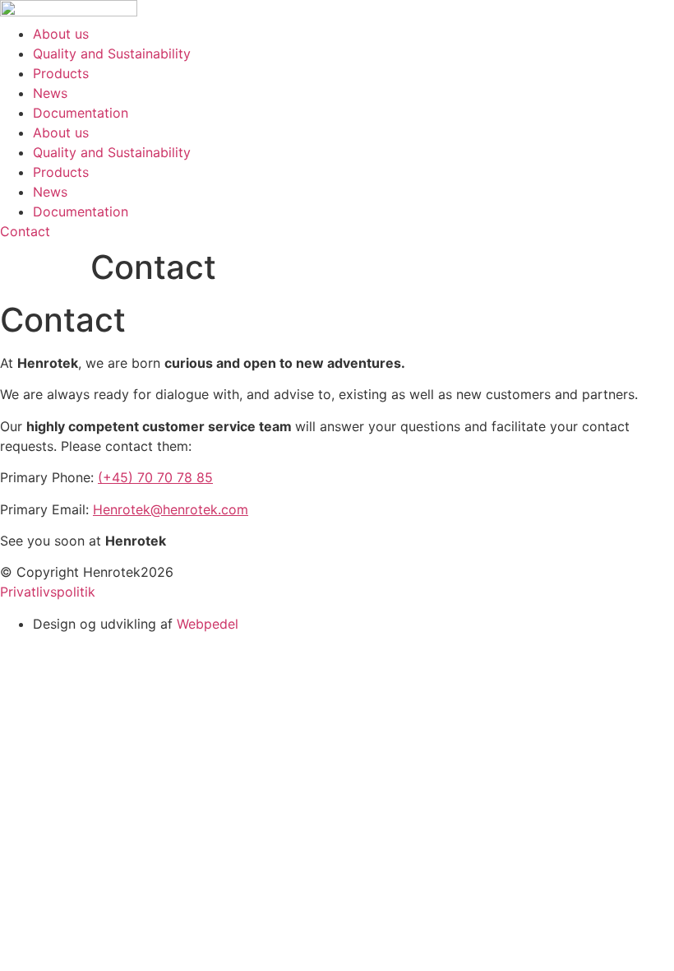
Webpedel (207, 624)
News (50, 93)
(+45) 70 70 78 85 (155, 477)
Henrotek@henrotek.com (170, 509)
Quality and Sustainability (112, 53)
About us (61, 34)
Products (61, 73)
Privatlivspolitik (47, 591)
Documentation (80, 113)
